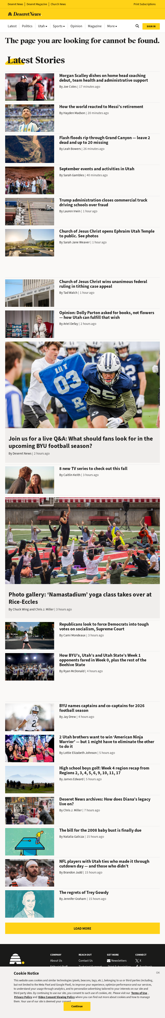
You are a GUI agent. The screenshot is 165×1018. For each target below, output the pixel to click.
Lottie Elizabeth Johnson (80, 753)
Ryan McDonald (73, 671)
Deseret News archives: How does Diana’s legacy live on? (104, 801)
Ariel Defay (70, 324)
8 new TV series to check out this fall (93, 468)
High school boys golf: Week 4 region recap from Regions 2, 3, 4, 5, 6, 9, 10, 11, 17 (104, 770)
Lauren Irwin (71, 211)
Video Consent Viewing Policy (56, 997)
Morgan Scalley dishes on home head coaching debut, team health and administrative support (103, 78)
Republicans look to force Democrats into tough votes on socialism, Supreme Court (104, 626)
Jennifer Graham (74, 899)
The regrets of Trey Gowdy (83, 892)
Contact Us (86, 960)
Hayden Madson (74, 113)
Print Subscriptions (145, 4)
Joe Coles (69, 86)
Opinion (76, 26)
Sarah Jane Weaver (76, 242)
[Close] (158, 973)
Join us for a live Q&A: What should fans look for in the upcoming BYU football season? (81, 442)
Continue (77, 1006)
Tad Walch (70, 293)
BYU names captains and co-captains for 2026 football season (102, 708)
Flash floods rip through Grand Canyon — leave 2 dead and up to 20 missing (104, 140)
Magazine (95, 26)
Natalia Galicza (73, 836)
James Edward (73, 779)
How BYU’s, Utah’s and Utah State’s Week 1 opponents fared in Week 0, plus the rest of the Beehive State (102, 660)
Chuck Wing (21, 609)
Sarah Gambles (73, 175)
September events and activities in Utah (96, 169)
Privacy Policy (23, 997)
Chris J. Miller (44, 609)
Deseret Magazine (37, 4)
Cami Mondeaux (74, 635)
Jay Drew (69, 717)
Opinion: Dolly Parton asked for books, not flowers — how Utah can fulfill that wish (106, 315)
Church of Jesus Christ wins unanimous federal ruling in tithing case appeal (103, 284)
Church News (58, 4)
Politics (27, 26)
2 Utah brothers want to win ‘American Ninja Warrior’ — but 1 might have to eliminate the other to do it (106, 741)
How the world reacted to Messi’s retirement (101, 107)
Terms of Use (139, 993)
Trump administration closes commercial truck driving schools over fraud (103, 202)
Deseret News (15, 4)
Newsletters (119, 960)
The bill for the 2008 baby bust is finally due (100, 830)
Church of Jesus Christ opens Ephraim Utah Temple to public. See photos (106, 233)
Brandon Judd (72, 872)
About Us (56, 960)
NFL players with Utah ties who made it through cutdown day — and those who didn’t (104, 863)
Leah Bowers (72, 149)
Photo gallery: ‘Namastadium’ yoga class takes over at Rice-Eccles (80, 598)
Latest (12, 26)
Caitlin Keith (71, 475)
